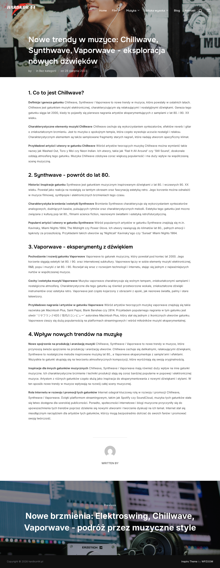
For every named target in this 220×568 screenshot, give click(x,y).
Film (114, 10)
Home (103, 10)
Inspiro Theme (189, 561)
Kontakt (190, 10)
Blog (177, 10)
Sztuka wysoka (155, 10)
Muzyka (131, 10)
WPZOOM (207, 561)
